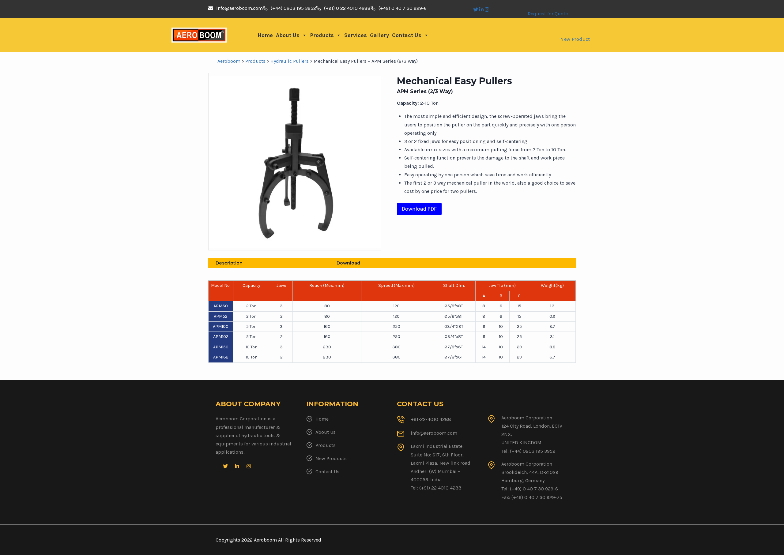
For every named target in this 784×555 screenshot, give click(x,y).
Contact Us (406, 35)
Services (355, 35)
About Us (288, 35)
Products (322, 35)
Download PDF (419, 208)
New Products (331, 458)
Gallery (379, 35)
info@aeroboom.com (239, 8)
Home (265, 35)
